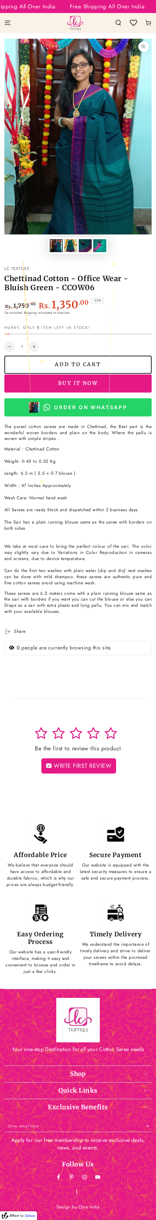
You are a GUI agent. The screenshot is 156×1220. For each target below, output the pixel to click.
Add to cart (78, 364)
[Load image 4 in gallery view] (99, 245)
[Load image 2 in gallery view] (70, 245)
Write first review (81, 766)
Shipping (30, 312)
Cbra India (89, 1207)
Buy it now (78, 383)
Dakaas (30, 1215)
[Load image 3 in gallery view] (85, 245)
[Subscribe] (148, 1126)
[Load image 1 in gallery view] (56, 245)
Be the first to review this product (78, 748)
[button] (118, 22)
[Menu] (7, 22)
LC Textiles (16, 268)
